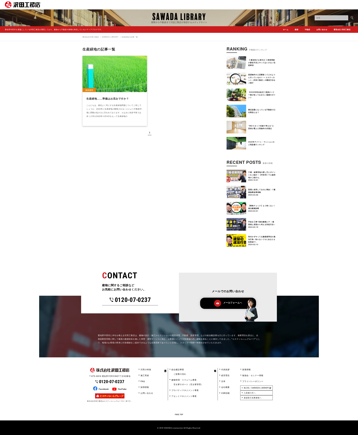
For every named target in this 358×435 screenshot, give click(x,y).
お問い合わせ (321, 29)
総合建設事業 (177, 369)
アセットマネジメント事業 (184, 396)
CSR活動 (225, 393)
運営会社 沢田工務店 (342, 29)
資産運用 (89, 90)
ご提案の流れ (180, 374)
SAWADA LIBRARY (110, 37)
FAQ (143, 381)
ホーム (285, 29)
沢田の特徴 (146, 369)
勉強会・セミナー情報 (252, 375)
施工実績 (145, 375)
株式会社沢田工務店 (91, 37)
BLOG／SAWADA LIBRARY (256, 388)
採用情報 (145, 387)
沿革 (223, 381)
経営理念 (225, 375)
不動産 (307, 29)
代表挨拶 (225, 369)
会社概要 (225, 387)
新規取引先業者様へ (253, 398)
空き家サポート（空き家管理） (188, 384)
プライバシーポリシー (252, 381)
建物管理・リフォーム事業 (184, 380)
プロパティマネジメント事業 (185, 390)
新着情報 (246, 369)
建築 (296, 29)
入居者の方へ (250, 393)
